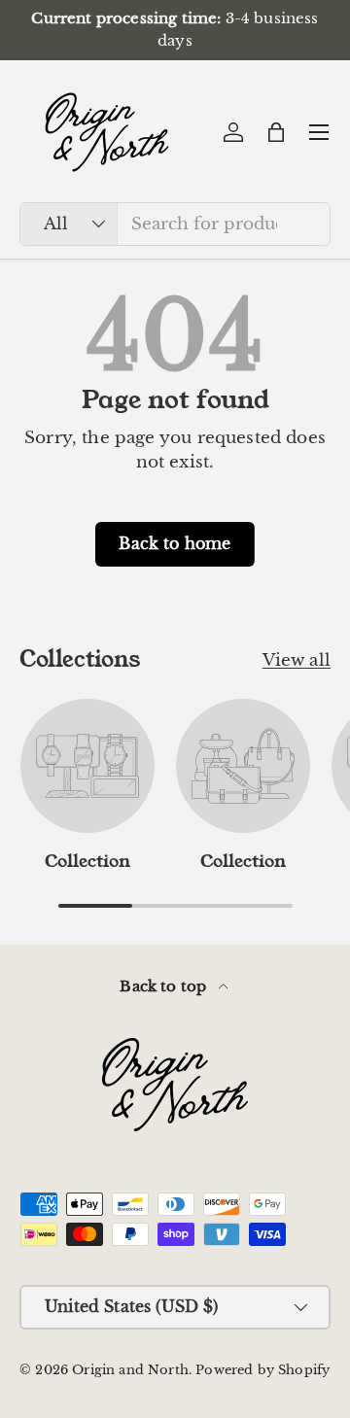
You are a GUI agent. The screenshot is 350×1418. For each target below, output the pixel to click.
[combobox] (175, 224)
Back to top (165, 986)
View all (296, 660)
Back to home (174, 544)
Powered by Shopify (262, 1370)
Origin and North (130, 1370)
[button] (276, 132)
